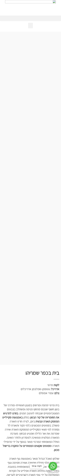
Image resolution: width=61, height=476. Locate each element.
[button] (30, 18)
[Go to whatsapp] (53, 466)
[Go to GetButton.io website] (52, 472)
